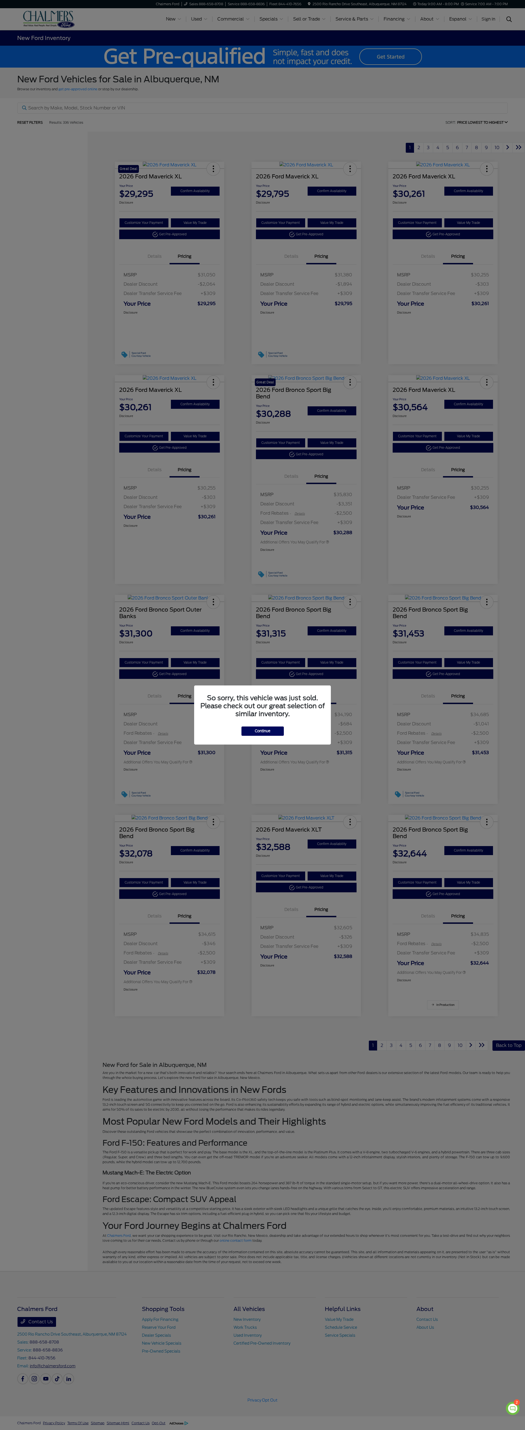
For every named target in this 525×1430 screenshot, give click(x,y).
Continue (262, 731)
